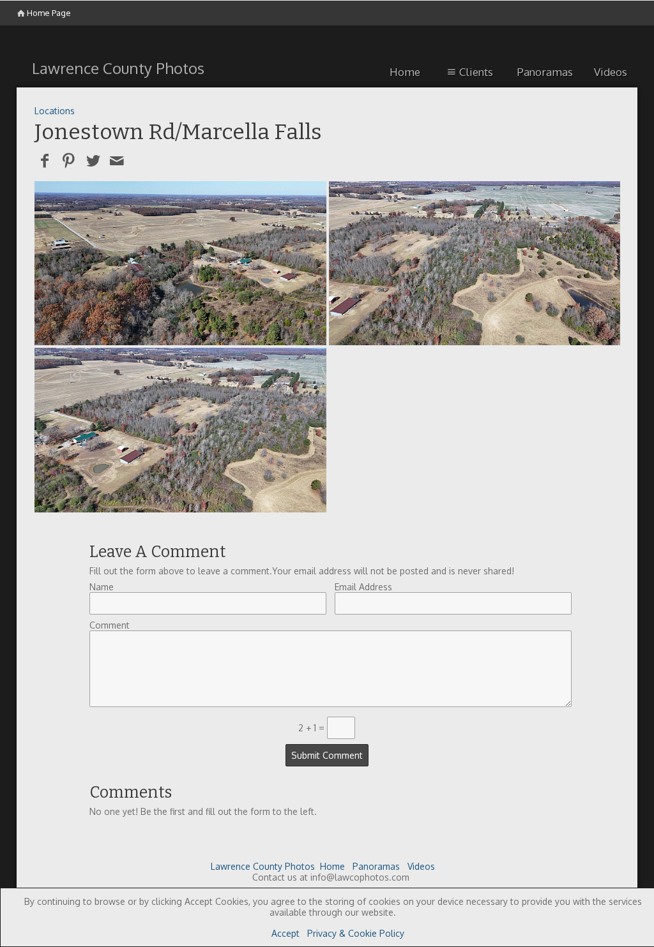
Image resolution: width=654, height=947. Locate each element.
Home (405, 71)
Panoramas (545, 71)
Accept (285, 933)
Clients (476, 71)
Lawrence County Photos (263, 866)
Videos (610, 71)
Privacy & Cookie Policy (355, 933)
